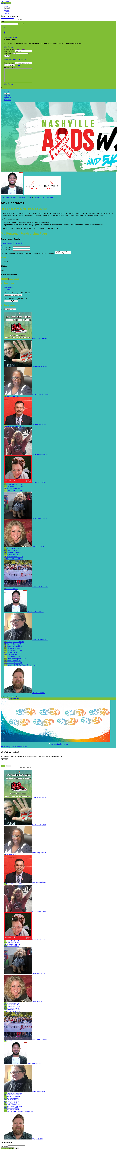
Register (6, 10)
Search (20, 19)
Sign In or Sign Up (10, 37)
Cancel (8, 766)
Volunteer (7, 13)
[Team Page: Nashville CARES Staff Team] (33, 194)
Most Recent (8, 287)
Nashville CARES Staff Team (43, 198)
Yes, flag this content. (7, 1148)
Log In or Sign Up (6, 3)
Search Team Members (24, 767)
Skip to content (5, 1)
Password (7, 53)
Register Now (14, 698)
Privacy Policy (5, 747)
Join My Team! (14, 279)
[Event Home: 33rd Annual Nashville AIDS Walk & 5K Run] (51, 194)
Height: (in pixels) (7, 249)
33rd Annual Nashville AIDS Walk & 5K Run (16, 198)
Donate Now (4, 279)
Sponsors (7, 11)
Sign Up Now (8, 47)
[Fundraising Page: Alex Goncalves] (12, 194)
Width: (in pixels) (6, 247)
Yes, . (3, 766)
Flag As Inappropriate (19, 747)
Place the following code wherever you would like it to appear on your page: (27, 253)
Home (6, 6)
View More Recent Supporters (13, 295)
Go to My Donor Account (7, 18)
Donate (7, 8)
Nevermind (4, 759)
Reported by (4, 1146)
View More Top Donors (11, 301)
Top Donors (8, 289)
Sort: (2, 309)
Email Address (9, 51)
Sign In (17, 65)
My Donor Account (19, 49)
